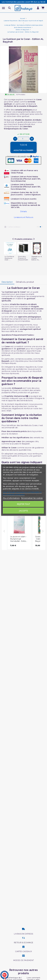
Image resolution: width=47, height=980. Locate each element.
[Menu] (3, 8)
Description (7, 282)
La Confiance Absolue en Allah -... (9, 258)
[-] (15, 139)
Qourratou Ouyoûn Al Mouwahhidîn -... (23, 259)
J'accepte (23, 510)
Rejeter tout (23, 504)
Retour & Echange (23, 943)
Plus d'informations (11, 498)
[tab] (7, 282)
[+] (32, 139)
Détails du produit (25, 282)
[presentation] (37, 87)
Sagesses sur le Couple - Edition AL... (36, 258)
